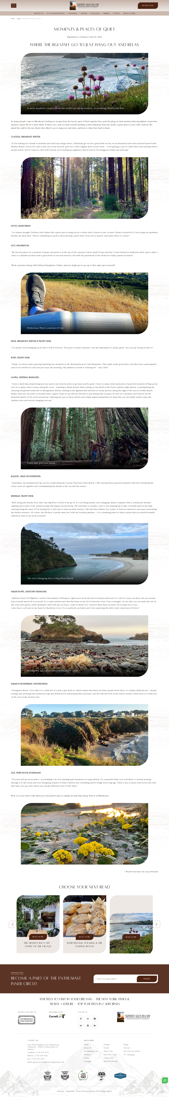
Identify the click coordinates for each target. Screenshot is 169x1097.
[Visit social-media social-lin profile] (95, 1026)
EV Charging (129, 1055)
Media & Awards (111, 1061)
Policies (127, 1048)
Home (13, 18)
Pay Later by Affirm (132, 1051)
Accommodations (56, 13)
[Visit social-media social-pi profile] (95, 1019)
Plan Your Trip (110, 1055)
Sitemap (60, 1091)
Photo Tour (129, 13)
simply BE (23, 125)
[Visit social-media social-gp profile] (88, 1026)
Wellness (72, 13)
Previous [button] (12, 924)
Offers (84, 13)
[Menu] (13, 6)
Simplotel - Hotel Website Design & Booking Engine (89, 1091)
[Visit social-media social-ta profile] (81, 1026)
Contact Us (108, 1058)
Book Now (148, 6)
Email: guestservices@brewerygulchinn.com (45, 1062)
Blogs (19, 18)
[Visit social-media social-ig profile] (88, 1019)
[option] (38, 924)
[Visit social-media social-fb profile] (81, 1019)
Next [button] (156, 924)
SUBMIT (146, 979)
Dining (106, 13)
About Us (38, 13)
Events (116, 13)
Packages (95, 13)
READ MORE (38, 937)
